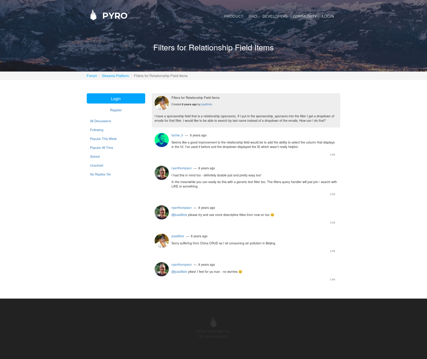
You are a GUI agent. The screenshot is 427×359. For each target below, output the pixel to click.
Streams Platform (115, 75)
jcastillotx (206, 104)
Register (116, 110)
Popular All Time (101, 147)
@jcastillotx (179, 214)
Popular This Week (103, 138)
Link (332, 154)
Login (328, 16)
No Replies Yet (100, 174)
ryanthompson (181, 168)
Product (233, 16)
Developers (275, 16)
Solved (95, 156)
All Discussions (100, 121)
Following (96, 130)
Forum (92, 75)
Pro (253, 16)
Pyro (113, 15)
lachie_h (177, 135)
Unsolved (96, 165)
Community (305, 16)
